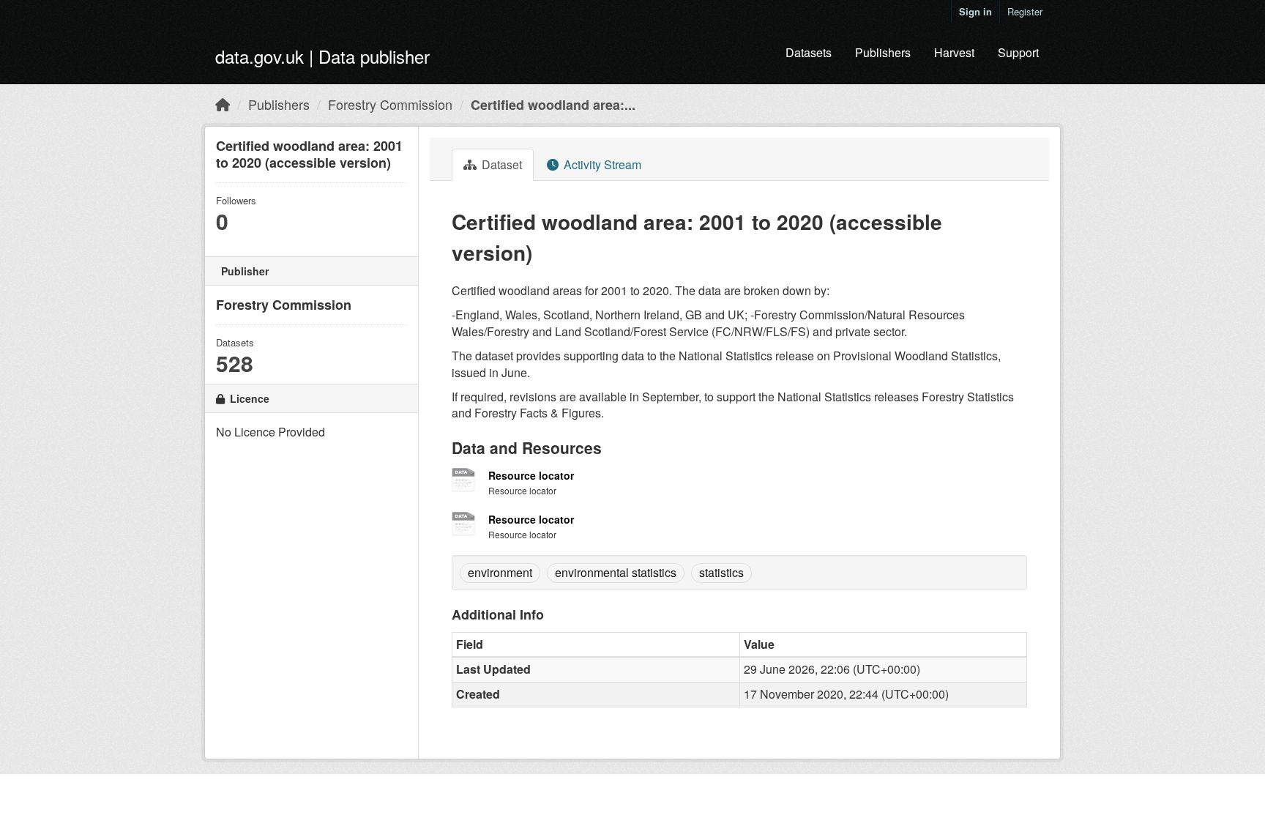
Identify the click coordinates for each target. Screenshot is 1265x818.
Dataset (500, 164)
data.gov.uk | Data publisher (322, 56)
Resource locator (531, 475)
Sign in (975, 11)
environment (500, 572)
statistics (721, 572)
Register (1024, 11)
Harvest (954, 52)
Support (1018, 52)
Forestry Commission (390, 104)
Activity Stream (601, 164)
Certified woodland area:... (553, 104)
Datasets (809, 52)
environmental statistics (615, 572)
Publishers (883, 52)
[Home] (222, 104)
